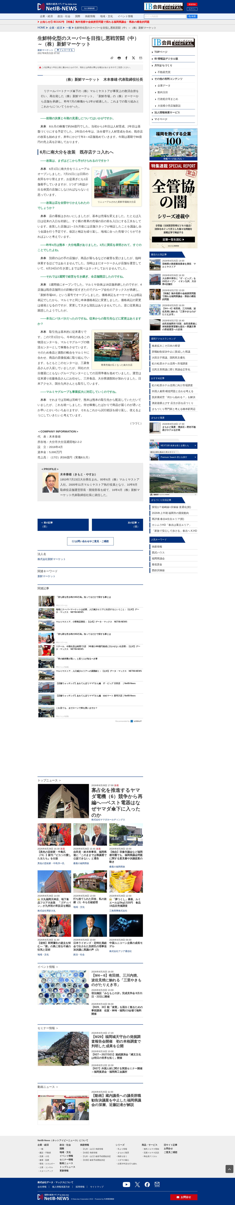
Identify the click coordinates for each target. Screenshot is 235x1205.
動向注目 (163, 92)
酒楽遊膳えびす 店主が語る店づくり (172, 403)
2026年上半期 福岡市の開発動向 (170, 513)
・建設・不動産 (44, 1153)
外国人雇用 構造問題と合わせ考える (172, 391)
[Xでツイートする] (133, 58)
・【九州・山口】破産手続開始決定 (95, 1156)
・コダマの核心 (122, 1160)
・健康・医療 (43, 1160)
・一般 (40, 1149)
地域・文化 (106, 16)
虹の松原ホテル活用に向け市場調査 (172, 385)
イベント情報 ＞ (48, 966)
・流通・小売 (43, 1156)
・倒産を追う (121, 1156)
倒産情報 (90, 16)
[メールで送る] (140, 58)
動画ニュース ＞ (48, 1086)
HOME (41, 27)
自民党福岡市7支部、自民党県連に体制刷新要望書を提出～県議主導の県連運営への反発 (179, 326)
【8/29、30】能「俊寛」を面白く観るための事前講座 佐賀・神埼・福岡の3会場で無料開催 (117, 1010)
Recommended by (122, 721)
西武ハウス (158, 552)
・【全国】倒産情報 (88, 1153)
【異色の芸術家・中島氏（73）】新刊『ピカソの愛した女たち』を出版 (54, 855)
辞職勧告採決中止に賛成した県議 (171, 351)
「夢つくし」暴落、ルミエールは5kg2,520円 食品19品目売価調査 (125, 902)
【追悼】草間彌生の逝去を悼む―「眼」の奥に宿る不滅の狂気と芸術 (54, 946)
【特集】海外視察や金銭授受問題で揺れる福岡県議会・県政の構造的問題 (179, 296)
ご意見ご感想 (170, 1152)
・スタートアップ (45, 1171)
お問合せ (168, 1148)
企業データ (164, 85)
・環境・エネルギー (46, 1164)
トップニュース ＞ (49, 780)
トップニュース (67, 1167)
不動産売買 (164, 72)
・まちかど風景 (122, 1153)
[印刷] (119, 58)
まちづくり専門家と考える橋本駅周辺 (173, 409)
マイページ (160, 119)
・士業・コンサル (45, 1167)
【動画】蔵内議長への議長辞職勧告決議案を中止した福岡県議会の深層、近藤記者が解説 (116, 1100)
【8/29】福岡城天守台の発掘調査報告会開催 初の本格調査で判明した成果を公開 (116, 1041)
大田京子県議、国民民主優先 (168, 357)
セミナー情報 (66, 1159)
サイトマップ (97, 1186)
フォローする (66, 50)
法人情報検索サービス (167, 112)
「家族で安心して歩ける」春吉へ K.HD (174, 530)
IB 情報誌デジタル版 (166, 58)
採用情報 (80, 1186)
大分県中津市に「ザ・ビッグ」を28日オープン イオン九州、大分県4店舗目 (179, 281)
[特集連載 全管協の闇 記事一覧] (173, 205)
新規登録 (192, 4)
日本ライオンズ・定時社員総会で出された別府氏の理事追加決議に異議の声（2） (90, 946)
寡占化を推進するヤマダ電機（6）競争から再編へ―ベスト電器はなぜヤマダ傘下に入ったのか (117, 802)
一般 (68, 27)
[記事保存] (112, 58)
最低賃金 (157, 564)
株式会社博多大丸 (46, 910)
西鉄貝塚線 (158, 570)
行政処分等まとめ (168, 99)
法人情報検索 (89, 8)
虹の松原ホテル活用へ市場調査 (170, 363)
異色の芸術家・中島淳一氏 (51, 863)
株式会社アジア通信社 (120, 951)
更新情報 (64, 1170)
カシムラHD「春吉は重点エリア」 (172, 525)
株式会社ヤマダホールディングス (108, 819)
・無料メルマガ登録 (150, 1149)
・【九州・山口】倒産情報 (91, 1149)
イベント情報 (125, 16)
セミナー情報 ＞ (48, 1028)
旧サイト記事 (170, 1145)
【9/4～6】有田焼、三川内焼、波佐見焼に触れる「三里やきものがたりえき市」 (116, 980)
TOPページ (160, 52)
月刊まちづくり (163, 65)
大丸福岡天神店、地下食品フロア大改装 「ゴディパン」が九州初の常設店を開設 (54, 902)
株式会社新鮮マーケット (52, 559)
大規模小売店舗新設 (169, 105)
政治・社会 (64, 16)
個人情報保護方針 (61, 1186)
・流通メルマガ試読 (150, 1153)
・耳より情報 (121, 1149)
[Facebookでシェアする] (126, 58)
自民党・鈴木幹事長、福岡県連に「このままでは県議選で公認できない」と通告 (90, 855)
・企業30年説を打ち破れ (126, 1164)
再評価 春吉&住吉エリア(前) (168, 519)
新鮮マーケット (45, 50)
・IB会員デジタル (149, 1156)
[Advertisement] (90, 751)
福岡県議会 (158, 558)
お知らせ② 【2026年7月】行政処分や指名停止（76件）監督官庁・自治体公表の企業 (89, 21)
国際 (77, 16)
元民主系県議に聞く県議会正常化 (171, 369)
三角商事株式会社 (118, 910)
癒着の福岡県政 (81, 863)
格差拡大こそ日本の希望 (166, 345)
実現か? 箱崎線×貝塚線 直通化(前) (171, 507)
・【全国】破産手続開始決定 (92, 1160)
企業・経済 (46, 16)
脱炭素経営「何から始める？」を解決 (173, 397)
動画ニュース (66, 1163)
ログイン (192, 9)
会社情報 (42, 1186)
